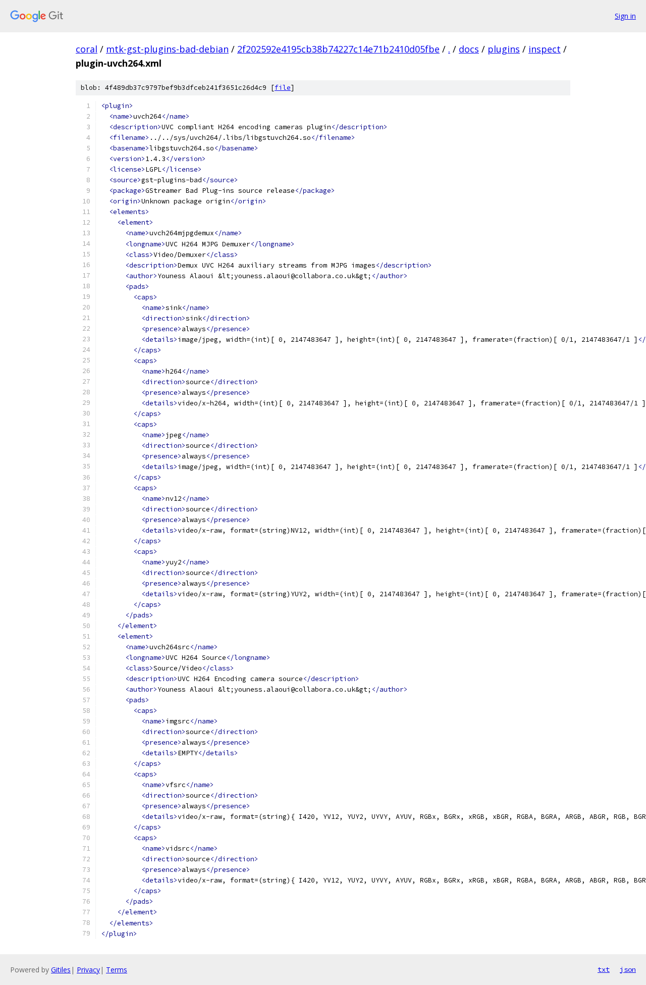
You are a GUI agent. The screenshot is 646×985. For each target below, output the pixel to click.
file (283, 87)
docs (469, 49)
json (628, 969)
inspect (544, 49)
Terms (116, 969)
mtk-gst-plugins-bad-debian (167, 49)
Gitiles (61, 969)
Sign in (625, 16)
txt (604, 969)
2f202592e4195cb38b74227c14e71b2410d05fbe (338, 49)
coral (86, 49)
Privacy (88, 969)
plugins (504, 49)
